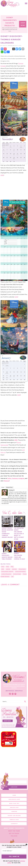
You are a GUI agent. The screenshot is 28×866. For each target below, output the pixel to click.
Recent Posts (9, 487)
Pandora (14, 811)
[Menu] (25, 3)
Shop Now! (23, 24)
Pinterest (6, 481)
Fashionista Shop (14, 799)
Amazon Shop (14, 807)
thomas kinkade (17, 574)
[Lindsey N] (5, 495)
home (7, 566)
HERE (2, 175)
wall (12, 576)
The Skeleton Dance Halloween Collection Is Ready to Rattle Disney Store (19, 533)
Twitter (9, 478)
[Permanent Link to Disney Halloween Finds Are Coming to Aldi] (19, 551)
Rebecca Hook (14, 819)
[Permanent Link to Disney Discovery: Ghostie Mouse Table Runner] (7, 551)
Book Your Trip (14, 803)
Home (14, 795)
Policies (14, 836)
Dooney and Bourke (14, 815)
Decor (2, 566)
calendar (8, 569)
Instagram (21, 478)
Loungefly (14, 823)
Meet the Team (14, 831)
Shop (12, 566)
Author (2, 487)
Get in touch (14, 833)
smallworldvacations (6, 574)
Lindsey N (11, 490)
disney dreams (22, 569)
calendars (14, 569)
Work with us (18, 690)
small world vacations (20, 571)
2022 (2, 569)
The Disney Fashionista (10, 3)
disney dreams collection (7, 571)
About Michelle (10, 690)
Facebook (15, 478)
